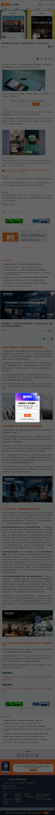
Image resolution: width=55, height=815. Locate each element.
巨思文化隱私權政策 (30, 419)
